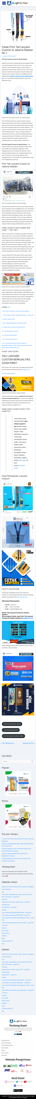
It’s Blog (4, 910)
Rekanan (4, 935)
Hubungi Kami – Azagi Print (9, 907)
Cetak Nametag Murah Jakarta (12, 724)
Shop (3, 938)
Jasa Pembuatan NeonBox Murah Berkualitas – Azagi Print (18, 922)
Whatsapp (22, 460)
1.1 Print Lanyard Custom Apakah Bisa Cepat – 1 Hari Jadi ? (18, 315)
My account (5, 930)
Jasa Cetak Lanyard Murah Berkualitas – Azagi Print (16, 915)
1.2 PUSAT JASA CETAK (8, 319)
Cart (3, 892)
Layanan (5, 56)
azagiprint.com (27, 618)
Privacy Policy (6, 933)
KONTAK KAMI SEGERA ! (8, 373)
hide (9, 307)
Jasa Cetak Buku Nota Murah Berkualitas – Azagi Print (16, 912)
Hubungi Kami (5, 904)
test (3, 943)
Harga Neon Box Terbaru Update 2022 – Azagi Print (16, 902)
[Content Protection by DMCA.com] (18, 1034)
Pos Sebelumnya (7, 743)
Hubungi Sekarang (22, 597)
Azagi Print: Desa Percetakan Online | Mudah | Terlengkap (18, 886)
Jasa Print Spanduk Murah (11, 730)
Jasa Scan (5, 925)
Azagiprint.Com (26, 369)
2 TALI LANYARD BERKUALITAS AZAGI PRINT (14, 323)
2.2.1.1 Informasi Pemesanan (9, 339)
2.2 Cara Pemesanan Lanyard (10, 331)
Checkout (4, 899)
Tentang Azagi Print (7, 941)
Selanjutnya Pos (29, 743)
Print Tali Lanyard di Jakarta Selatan (13, 736)
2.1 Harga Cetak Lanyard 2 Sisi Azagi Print (13, 327)
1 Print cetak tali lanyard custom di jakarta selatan (15, 311)
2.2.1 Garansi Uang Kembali (9, 335)
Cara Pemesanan (6, 889)
